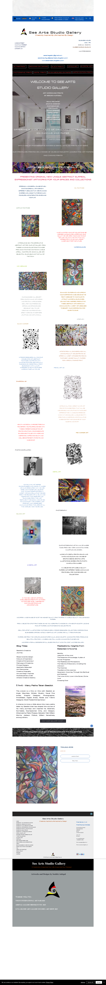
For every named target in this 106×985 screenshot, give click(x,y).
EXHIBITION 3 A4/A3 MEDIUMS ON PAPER (24, 825)
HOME (17, 821)
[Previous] (14, 8)
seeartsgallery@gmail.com (52, 55)
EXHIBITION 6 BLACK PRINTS (22, 830)
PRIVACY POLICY (19, 851)
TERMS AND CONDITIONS (21, 849)
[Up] (91, 726)
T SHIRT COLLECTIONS (20, 836)
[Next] (91, 8)
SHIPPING (18, 854)
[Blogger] (15, 18)
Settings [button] (83, 982)
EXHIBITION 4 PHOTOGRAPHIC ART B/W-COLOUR (25, 827)
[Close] (104, 982)
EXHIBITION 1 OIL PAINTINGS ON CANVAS (24, 822)
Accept (99, 982)
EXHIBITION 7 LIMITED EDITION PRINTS (24, 831)
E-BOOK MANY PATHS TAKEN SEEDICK (24, 846)
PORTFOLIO (18, 839)
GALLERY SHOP (19, 837)
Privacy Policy (49, 982)
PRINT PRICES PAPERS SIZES (22, 840)
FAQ (17, 848)
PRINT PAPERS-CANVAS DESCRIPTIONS (24, 842)
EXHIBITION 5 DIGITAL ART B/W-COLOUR (24, 828)
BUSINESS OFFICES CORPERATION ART (24, 834)
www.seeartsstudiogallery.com (53, 60)
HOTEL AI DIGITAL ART (21, 833)
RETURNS (18, 852)
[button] (90, 18)
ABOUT (17, 843)
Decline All (90, 982)
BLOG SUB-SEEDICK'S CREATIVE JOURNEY (24, 845)
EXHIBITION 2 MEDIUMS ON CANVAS (23, 824)
